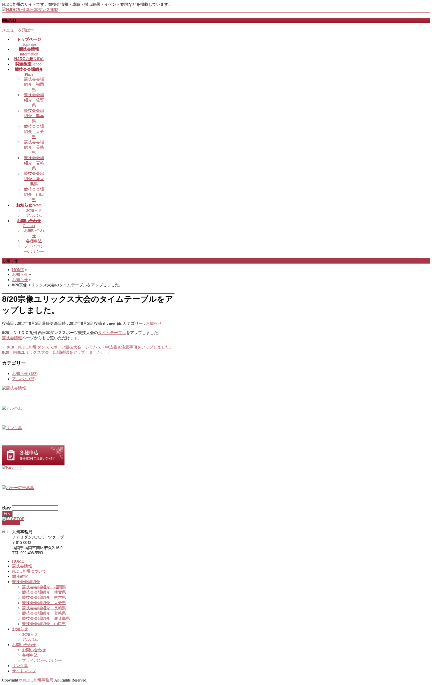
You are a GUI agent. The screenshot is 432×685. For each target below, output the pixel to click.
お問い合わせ (24, 645)
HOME (18, 561)
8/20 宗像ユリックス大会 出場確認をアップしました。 (56, 352)
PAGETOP (11, 523)
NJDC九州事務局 (38, 680)
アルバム (34, 215)
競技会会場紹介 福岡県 (34, 84)
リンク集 (20, 666)
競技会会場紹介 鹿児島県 (34, 178)
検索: (6, 508)
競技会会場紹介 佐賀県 (34, 100)
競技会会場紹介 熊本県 (34, 115)
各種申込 (34, 241)
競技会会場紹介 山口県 (34, 194)
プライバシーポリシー (42, 660)
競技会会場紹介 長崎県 (34, 147)
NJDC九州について (29, 571)
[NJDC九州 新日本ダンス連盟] (30, 9)
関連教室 (20, 576)
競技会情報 (12, 338)
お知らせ (34, 210)
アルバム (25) (24, 379)
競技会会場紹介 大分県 (34, 131)
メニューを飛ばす (18, 30)
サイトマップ (24, 671)
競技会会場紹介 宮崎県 (34, 163)
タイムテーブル (112, 333)
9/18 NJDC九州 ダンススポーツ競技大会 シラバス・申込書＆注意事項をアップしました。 (87, 347)
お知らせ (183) (25, 373)
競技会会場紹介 (26, 582)
